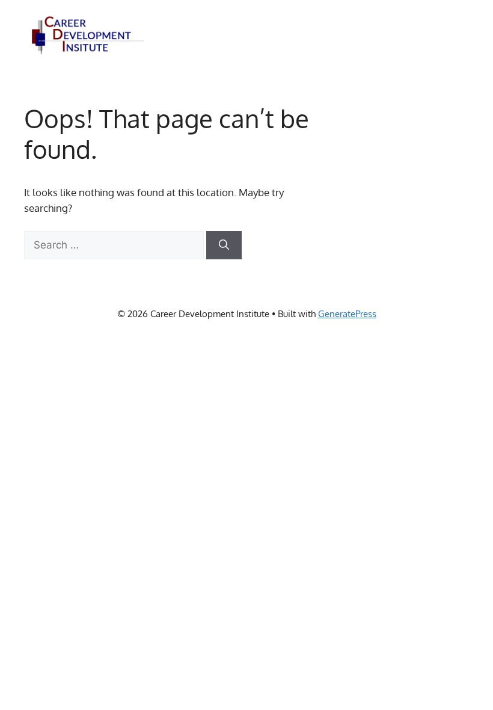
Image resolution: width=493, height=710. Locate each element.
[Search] (224, 245)
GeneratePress (347, 314)
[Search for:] (115, 244)
